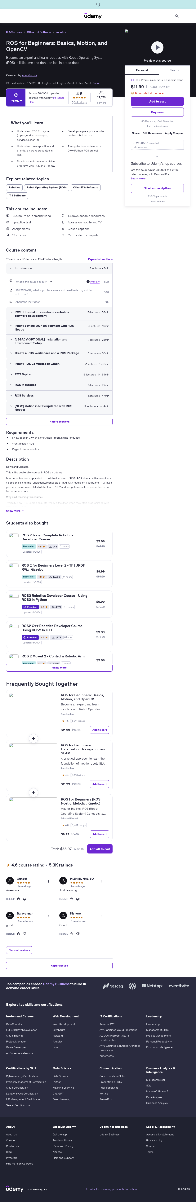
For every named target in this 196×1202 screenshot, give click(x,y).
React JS (58, 1035)
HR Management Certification (23, 1099)
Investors (11, 1158)
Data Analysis (154, 1097)
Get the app (60, 1134)
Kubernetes (107, 1056)
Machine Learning (63, 1087)
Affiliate (57, 1152)
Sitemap (151, 1146)
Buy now (157, 112)
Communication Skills (112, 1076)
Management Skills (157, 1030)
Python (57, 1082)
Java (55, 1047)
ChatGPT (58, 1093)
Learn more (138, 178)
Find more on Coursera (19, 1163)
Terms (150, 1152)
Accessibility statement (160, 1134)
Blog (9, 1152)
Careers (11, 1140)
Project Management (158, 1035)
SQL (148, 1085)
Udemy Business (56, 984)
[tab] (142, 70)
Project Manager (16, 1041)
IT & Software (14, 32)
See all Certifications (18, 1105)
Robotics (61, 32)
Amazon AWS (107, 1024)
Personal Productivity (159, 1041)
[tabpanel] (157, 140)
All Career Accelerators (19, 1053)
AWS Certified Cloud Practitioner (119, 1030)
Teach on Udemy (63, 1140)
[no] (24, 899)
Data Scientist (14, 1024)
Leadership (153, 1024)
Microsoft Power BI (157, 1091)
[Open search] (177, 16)
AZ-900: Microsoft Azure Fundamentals (114, 1038)
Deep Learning (61, 1099)
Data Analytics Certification (22, 1093)
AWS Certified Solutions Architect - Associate (120, 1048)
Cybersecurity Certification (22, 1076)
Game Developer (16, 1047)
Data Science (61, 1076)
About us (11, 1134)
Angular (57, 1041)
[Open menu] (7, 16)
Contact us (12, 1146)
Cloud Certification (17, 1087)
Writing (104, 1093)
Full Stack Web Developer (21, 1030)
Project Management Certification (26, 1082)
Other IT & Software (39, 32)
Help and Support (63, 1158)
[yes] (18, 899)
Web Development (64, 1024)
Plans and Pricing (63, 1146)
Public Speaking (109, 1087)
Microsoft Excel (155, 1079)
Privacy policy (154, 1140)
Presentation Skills (111, 1082)
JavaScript (59, 1030)
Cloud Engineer (15, 1035)
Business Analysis (157, 1103)
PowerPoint (107, 1099)
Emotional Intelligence (159, 1047)
